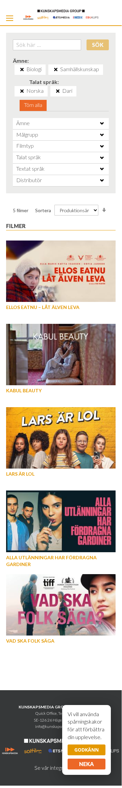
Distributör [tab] (29, 180)
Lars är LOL (20, 474)
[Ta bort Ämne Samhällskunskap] (55, 69)
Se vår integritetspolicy (60, 767)
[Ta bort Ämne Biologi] (22, 69)
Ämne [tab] (23, 123)
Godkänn (86, 750)
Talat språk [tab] (28, 157)
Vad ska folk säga (30, 641)
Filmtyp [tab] (25, 145)
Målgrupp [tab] (27, 134)
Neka (86, 764)
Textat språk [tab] (30, 168)
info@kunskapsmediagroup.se (61, 726)
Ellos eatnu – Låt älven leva (42, 307)
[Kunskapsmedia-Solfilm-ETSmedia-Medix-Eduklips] (61, 14)
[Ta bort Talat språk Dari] (57, 91)
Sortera (43, 210)
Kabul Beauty (24, 390)
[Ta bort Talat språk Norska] (22, 91)
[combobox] (47, 44)
